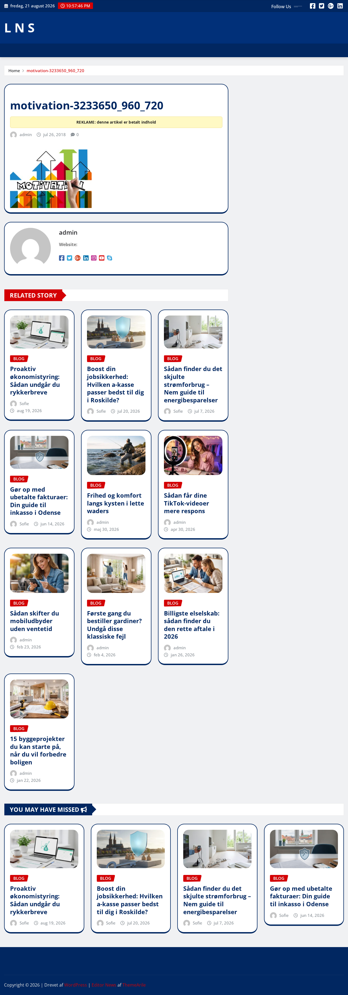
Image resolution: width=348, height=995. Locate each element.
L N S (19, 27)
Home (14, 70)
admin (26, 134)
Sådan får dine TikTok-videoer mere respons (186, 503)
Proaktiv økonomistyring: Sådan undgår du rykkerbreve (35, 380)
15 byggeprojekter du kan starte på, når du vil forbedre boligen (38, 750)
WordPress (75, 985)
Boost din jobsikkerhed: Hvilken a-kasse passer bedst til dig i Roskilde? (115, 384)
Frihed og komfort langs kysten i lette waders (115, 503)
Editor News (104, 985)
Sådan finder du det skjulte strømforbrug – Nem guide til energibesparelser (193, 384)
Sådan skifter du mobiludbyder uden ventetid (34, 621)
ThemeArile (134, 985)
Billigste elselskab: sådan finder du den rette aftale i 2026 (191, 625)
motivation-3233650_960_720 (55, 70)
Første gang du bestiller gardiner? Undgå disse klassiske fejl (114, 625)
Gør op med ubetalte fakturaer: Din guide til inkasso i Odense (39, 501)
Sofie (24, 403)
